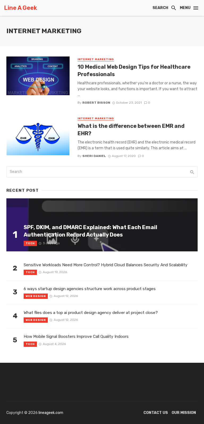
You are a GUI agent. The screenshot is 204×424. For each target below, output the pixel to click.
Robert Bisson (96, 102)
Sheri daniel (94, 156)
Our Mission (184, 412)
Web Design (36, 296)
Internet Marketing (96, 59)
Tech (30, 243)
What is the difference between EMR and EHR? (131, 130)
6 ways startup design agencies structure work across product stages (90, 288)
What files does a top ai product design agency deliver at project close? (91, 312)
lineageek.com (51, 412)
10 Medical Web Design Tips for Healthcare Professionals (134, 70)
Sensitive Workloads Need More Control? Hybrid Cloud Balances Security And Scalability (106, 265)
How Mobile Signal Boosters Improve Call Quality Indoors (76, 336)
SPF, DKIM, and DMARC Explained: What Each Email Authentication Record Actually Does (90, 231)
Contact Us (155, 412)
